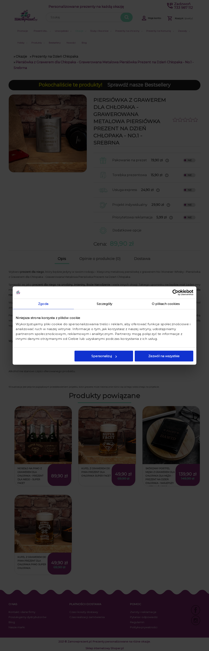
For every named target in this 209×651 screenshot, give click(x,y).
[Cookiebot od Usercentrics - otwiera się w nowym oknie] (175, 292)
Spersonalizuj (101, 356)
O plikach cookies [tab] (166, 304)
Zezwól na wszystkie (164, 356)
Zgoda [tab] (43, 304)
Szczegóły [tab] (104, 304)
